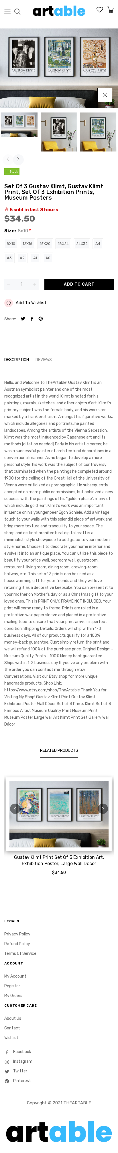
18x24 (63, 243)
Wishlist (11, 1037)
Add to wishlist (31, 302)
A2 (22, 258)
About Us (12, 1018)
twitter (19, 1071)
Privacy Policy (17, 934)
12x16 (27, 243)
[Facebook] (32, 319)
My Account (15, 976)
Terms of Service (20, 953)
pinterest (21, 1080)
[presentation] (8, 159)
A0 (48, 258)
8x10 (11, 243)
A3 (9, 258)
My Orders (13, 995)
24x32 (82, 243)
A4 (97, 243)
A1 (35, 258)
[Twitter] (23, 319)
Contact (12, 1028)
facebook (21, 1051)
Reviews (44, 359)
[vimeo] (41, 319)
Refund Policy (17, 943)
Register (12, 986)
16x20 (45, 243)
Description (16, 359)
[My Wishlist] (100, 11)
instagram (22, 1061)
